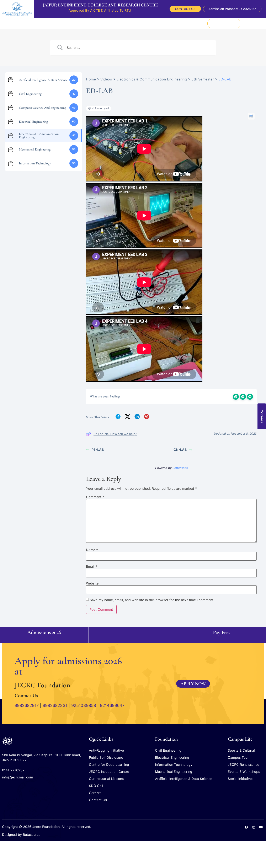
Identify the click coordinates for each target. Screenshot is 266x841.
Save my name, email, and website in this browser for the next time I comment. (152, 600)
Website (92, 583)
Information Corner (121, 23)
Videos (106, 79)
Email (91, 566)
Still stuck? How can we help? (115, 434)
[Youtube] (261, 827)
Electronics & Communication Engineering (152, 79)
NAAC (172, 23)
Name (92, 549)
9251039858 (83, 705)
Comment (95, 497)
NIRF (183, 23)
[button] (252, 23)
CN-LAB (180, 450)
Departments (77, 23)
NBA (193, 23)
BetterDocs (180, 468)
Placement (56, 23)
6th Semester (202, 79)
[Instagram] (253, 827)
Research (97, 23)
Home (91, 79)
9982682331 (55, 705)
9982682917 (27, 705)
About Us (38, 23)
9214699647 (112, 705)
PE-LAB (97, 450)
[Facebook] (246, 827)
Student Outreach (152, 23)
